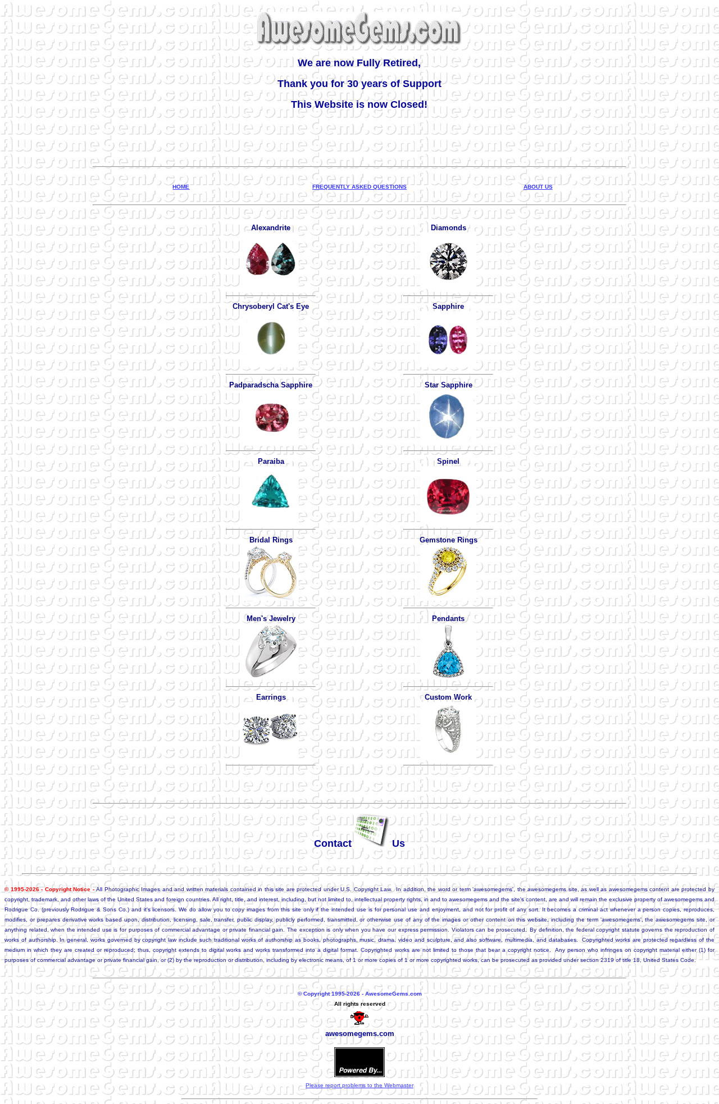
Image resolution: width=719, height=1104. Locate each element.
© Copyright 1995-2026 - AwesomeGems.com (360, 994)
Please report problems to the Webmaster (359, 1085)
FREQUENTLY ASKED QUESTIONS (359, 187)
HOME (180, 187)
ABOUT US (538, 187)
